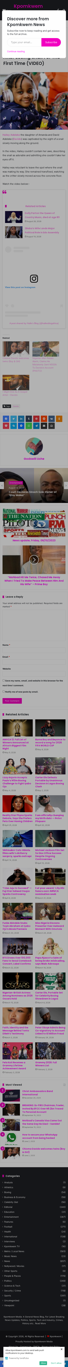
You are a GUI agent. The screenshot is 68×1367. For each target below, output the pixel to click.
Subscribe (51, 42)
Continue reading (16, 51)
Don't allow (56, 1363)
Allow (43, 1363)
